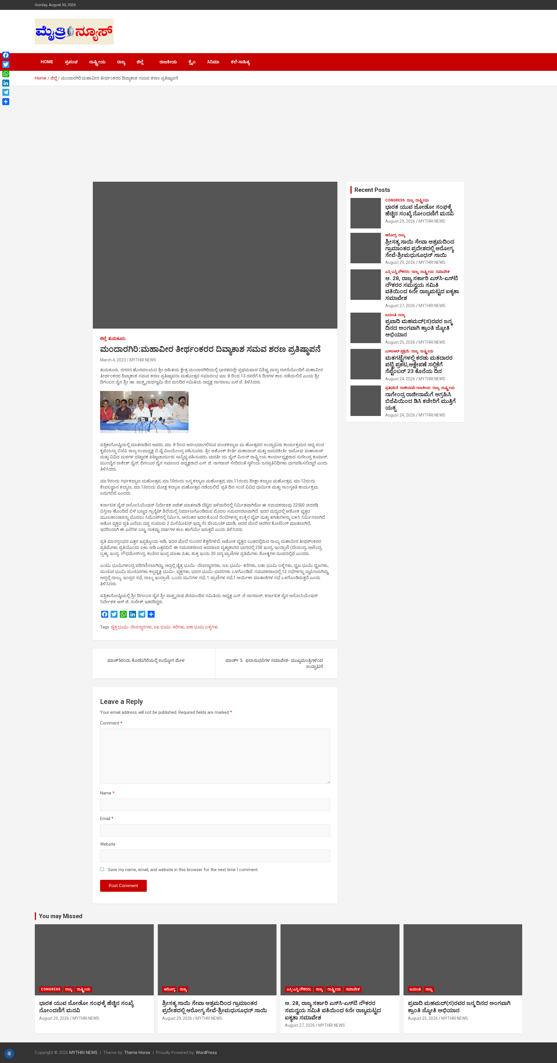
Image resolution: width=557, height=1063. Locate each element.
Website (107, 844)
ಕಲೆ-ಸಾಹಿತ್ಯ (240, 61)
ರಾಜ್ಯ (121, 61)
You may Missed (60, 916)
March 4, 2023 (113, 360)
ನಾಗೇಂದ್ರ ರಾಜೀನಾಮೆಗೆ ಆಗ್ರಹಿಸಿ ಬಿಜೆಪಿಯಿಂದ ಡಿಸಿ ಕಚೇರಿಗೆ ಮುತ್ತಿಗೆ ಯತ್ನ (420, 401)
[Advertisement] (278, 129)
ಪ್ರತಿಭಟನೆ (391, 388)
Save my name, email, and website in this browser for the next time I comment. (183, 869)
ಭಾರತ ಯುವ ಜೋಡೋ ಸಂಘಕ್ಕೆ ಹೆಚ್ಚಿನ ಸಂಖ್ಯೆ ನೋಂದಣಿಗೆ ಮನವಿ (419, 210)
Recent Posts (372, 189)
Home (47, 61)
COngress (395, 200)
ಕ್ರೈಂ (192, 61)
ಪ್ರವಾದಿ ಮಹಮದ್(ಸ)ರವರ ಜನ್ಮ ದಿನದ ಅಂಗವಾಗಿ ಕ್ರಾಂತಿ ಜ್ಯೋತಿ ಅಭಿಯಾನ (418, 328)
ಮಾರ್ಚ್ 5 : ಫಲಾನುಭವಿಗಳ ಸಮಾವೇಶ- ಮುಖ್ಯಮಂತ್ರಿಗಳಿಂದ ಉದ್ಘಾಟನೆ (274, 663)
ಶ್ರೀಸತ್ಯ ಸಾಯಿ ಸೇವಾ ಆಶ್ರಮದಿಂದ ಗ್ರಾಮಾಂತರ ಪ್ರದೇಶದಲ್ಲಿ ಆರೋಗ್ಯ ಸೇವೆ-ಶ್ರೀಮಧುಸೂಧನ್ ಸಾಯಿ (419, 248)
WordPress (206, 1052)
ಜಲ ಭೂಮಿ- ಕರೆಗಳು (169, 627)
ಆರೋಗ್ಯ (390, 235)
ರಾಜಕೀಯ (168, 61)
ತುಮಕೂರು (117, 338)
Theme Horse (137, 1052)
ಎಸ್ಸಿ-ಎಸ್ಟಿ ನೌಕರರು (397, 272)
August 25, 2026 (400, 342)
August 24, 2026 (400, 378)
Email (106, 818)
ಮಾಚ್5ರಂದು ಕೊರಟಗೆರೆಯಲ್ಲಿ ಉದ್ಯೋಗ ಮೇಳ (146, 660)
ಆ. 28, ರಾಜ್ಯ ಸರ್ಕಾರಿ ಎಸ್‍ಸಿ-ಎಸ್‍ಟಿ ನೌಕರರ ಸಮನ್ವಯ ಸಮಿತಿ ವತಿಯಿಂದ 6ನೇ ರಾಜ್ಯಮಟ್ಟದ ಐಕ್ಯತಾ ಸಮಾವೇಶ (422, 288)
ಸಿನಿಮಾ (213, 61)
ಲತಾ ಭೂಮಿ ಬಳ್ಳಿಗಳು (202, 627)
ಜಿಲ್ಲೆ (140, 61)
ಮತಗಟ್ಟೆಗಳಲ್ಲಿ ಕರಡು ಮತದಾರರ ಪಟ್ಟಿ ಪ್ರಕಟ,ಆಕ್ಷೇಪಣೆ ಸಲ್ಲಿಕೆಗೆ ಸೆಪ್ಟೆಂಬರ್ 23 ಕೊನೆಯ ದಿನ (419, 364)
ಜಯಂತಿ (390, 315)
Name (107, 793)
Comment (111, 723)
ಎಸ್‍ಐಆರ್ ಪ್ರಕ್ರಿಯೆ (397, 351)
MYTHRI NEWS (142, 360)
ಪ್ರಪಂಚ (71, 61)
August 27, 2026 (400, 305)
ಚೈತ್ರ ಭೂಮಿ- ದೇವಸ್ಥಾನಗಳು (131, 627)
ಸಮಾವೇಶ (443, 272)
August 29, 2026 (400, 221)
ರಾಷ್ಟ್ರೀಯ (97, 61)
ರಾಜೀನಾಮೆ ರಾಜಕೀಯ (415, 388)
